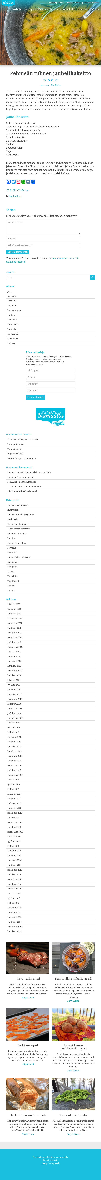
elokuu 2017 (13, 789)
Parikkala (12, 319)
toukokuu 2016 (14, 860)
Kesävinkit (12, 519)
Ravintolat (12, 552)
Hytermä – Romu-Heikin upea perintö (33, 472)
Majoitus (11, 538)
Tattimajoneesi (14, 449)
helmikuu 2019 (14, 703)
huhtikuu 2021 (14, 628)
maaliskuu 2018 (14, 756)
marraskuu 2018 (15, 718)
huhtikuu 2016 (14, 865)
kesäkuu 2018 (13, 741)
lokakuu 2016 (13, 836)
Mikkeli (11, 315)
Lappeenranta (14, 310)
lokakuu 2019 (13, 680)
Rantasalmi (12, 334)
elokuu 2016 (13, 846)
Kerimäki (11, 296)
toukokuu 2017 (14, 803)
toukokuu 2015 (14, 917)
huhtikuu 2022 (14, 613)
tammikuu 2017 (14, 822)
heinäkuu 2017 (14, 794)
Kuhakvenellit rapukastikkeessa (22, 439)
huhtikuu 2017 (14, 808)
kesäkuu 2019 (13, 689)
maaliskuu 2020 (14, 670)
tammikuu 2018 (14, 765)
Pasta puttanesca (15, 444)
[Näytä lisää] (27, 968)
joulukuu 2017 (14, 770)
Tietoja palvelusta (73, 2)
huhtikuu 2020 (14, 666)
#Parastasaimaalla (91, 2)
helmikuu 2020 (14, 675)
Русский (52, 2)
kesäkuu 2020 (13, 656)
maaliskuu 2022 (14, 618)
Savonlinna (12, 338)
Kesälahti (11, 300)
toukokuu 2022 (14, 609)
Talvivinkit (12, 576)
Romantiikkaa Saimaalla (18, 557)
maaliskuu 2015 (14, 926)
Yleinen (11, 590)
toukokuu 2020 (14, 661)
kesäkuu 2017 (13, 798)
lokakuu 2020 (13, 651)
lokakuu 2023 (13, 604)
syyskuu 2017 (13, 784)
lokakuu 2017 (13, 779)
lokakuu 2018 (13, 722)
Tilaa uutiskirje (35, 397)
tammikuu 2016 (14, 879)
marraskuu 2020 (15, 647)
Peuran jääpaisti (25, 477)
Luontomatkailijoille (65, 9)
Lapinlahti (12, 305)
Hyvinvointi (12, 509)
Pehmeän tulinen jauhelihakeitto (50, 73)
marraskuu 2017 (15, 775)
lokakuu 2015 (13, 893)
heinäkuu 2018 (14, 737)
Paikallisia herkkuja (16, 543)
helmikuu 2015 (14, 931)
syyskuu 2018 (13, 727)
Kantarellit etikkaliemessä (29, 486)
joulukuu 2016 (14, 827)
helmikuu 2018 (14, 760)
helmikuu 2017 (14, 817)
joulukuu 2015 (14, 884)
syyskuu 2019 (13, 684)
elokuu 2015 (13, 903)
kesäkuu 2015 (13, 912)
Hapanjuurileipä (15, 453)
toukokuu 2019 (14, 694)
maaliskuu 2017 (14, 812)
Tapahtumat (13, 581)
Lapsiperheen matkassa (18, 528)
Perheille (17, 9)
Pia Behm (56, 85)
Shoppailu (12, 566)
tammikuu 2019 (14, 708)
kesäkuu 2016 (13, 855)
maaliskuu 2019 (14, 699)
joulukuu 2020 (14, 642)
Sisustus (11, 571)
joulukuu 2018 (14, 713)
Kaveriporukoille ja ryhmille (38, 9)
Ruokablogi (15, 195)
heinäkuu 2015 (14, 907)
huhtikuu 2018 (14, 751)
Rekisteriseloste (50, 1160)
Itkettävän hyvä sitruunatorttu (21, 458)
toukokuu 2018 (14, 746)
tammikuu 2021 (14, 637)
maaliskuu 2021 (14, 632)
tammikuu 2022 (14, 623)
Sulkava (11, 343)
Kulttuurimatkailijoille (88, 9)
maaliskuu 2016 (14, 869)
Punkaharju (13, 324)
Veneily (10, 585)
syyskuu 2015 (13, 898)
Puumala (11, 329)
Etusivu (61, 2)
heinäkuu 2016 (14, 850)
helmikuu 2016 (14, 874)
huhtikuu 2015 (14, 922)
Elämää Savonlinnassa (17, 505)
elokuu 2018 (13, 732)
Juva (9, 291)
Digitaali (55, 1163)
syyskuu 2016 (13, 841)
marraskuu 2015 (15, 888)
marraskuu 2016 (15, 831)
